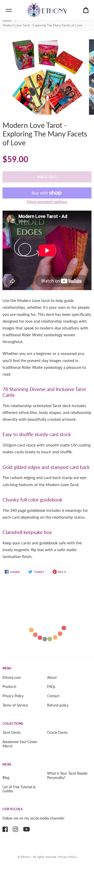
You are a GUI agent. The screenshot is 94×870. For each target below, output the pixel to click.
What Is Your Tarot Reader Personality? (67, 775)
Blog (6, 777)
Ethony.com (12, 677)
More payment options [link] (47, 201)
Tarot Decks (12, 732)
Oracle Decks (57, 732)
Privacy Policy (13, 696)
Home (7, 20)
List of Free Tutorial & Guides (19, 789)
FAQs (51, 686)
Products (9, 686)
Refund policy (57, 705)
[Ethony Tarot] (47, 10)
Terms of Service (15, 705)
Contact (53, 696)
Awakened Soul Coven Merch (20, 744)
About (52, 677)
